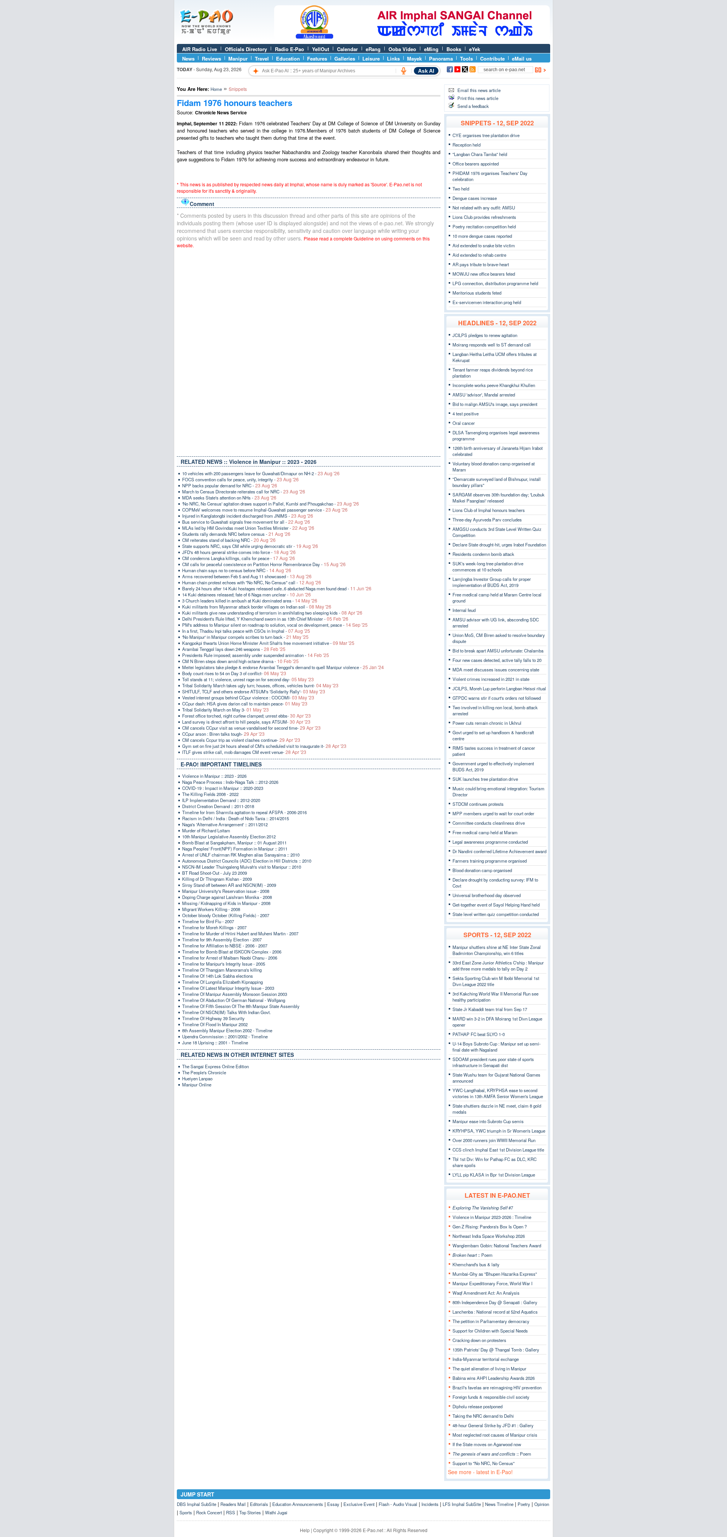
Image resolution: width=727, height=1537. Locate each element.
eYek (474, 49)
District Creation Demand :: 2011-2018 (218, 806)
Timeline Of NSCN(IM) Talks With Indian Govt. (226, 1012)
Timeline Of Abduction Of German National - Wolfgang (233, 1000)
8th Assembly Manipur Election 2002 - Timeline (227, 1030)
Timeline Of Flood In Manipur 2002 (215, 1024)
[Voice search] (403, 71)
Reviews (211, 58)
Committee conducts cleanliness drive (488, 823)
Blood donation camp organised (482, 870)
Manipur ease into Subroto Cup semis (488, 1121)
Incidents (429, 1504)
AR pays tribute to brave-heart (480, 264)
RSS (230, 1512)
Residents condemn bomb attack (483, 554)
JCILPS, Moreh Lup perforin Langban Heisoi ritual (499, 688)
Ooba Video (402, 49)
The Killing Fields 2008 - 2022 (210, 794)
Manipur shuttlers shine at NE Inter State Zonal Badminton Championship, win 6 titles (496, 950)
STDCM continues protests (478, 804)
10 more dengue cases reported (482, 236)
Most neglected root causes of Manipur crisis (494, 1435)
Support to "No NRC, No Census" (483, 1463)
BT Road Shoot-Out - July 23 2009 (214, 873)
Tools (466, 58)
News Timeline (499, 1504)
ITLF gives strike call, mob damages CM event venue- (244, 752)
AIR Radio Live (199, 49)
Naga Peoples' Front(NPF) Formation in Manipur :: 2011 (234, 849)
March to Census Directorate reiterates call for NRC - (243, 491)
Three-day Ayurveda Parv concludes (487, 519)
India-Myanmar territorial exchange (485, 1359)
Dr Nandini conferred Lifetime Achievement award (499, 851)
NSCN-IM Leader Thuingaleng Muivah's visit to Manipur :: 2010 (241, 867)
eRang (373, 49)
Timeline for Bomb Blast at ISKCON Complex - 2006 (231, 952)
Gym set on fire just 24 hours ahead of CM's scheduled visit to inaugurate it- (264, 746)
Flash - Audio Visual (398, 1504)
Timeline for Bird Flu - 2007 (208, 921)
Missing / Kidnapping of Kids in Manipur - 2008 (226, 903)
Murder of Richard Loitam (206, 830)
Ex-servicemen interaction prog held (486, 302)
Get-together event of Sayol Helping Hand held (496, 905)
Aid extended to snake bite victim (483, 245)
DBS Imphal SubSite (196, 1504)
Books (453, 49)
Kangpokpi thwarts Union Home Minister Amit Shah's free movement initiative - (268, 643)
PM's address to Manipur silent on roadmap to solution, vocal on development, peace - (275, 625)
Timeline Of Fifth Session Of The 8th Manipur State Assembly (241, 1006)
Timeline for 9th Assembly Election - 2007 (222, 939)
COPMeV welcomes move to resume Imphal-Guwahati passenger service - (265, 510)
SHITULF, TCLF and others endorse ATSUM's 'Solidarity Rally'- (253, 691)
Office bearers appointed (475, 164)
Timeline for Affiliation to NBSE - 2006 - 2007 (224, 945)
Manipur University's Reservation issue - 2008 (225, 891)
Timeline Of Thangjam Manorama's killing (222, 970)
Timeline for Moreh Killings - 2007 (214, 927)
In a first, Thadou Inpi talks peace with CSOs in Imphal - (246, 631)
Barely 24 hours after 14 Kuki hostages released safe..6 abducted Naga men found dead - (276, 588)
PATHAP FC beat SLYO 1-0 (478, 1034)
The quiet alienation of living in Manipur (489, 1368)
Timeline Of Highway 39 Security (213, 1018)
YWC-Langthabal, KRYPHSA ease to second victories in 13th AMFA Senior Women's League (497, 1093)
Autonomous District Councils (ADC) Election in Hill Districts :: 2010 (246, 861)
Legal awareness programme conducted (490, 842)
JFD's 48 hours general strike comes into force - (239, 552)
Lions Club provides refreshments (484, 217)
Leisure (371, 58)
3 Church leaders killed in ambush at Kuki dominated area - (249, 601)
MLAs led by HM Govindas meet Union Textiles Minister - (248, 528)
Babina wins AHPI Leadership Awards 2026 (493, 1378)
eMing (431, 49)
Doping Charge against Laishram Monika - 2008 (227, 897)
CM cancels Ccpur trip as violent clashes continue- (241, 740)
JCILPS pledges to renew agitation (484, 335)
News (188, 58)
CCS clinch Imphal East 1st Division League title (498, 1150)
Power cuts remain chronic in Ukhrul (486, 723)
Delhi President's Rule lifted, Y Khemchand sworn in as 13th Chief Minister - (265, 619)
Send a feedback (473, 106)
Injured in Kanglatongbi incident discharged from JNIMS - (247, 516)
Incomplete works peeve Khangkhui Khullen (493, 385)
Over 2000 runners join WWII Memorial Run (493, 1140)
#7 (482, 1208)
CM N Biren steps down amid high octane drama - (240, 661)
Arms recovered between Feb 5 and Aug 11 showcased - (247, 576)
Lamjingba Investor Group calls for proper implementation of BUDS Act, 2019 (491, 582)
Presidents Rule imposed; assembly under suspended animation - (255, 655)
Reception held (466, 145)
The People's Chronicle (204, 1072)
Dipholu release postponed (477, 1406)
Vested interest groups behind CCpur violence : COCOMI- (248, 697)
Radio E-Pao (289, 49)
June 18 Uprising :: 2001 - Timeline (215, 1042)
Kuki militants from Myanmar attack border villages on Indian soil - (256, 607)
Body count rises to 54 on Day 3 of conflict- (234, 673)
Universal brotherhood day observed (486, 895)
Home (216, 89)
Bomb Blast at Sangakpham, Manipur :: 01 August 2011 (234, 842)
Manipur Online (196, 1084)
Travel (262, 58)
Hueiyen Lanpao (197, 1078)
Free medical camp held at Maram (485, 832)
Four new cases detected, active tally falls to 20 (496, 660)
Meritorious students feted (476, 293)
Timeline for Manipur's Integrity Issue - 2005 (223, 964)
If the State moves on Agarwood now (486, 1444)
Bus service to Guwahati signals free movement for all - (246, 522)
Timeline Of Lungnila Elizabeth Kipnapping (222, 982)
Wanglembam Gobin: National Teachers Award (496, 1245)
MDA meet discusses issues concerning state (495, 669)
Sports (185, 1512)
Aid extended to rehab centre (479, 255)
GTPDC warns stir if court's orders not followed (496, 698)
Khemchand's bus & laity (475, 1264)
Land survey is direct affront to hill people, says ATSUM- (246, 722)
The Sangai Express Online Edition (215, 1066)
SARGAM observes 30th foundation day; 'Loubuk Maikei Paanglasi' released (498, 498)
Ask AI (426, 71)
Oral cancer (463, 423)
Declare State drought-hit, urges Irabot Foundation (499, 544)
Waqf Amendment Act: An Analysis (486, 1293)
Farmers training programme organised (489, 861)
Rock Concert (209, 1512)
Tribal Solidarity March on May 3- (225, 710)
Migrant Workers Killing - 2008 (211, 909)
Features (317, 58)
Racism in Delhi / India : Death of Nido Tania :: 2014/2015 (235, 818)
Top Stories (250, 1512)
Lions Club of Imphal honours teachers (488, 510)
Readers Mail (233, 1504)
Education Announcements (297, 1504)
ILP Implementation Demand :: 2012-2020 (221, 800)
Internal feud (464, 610)
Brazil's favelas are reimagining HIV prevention (496, 1387)
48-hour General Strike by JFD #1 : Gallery (493, 1425)
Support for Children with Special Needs (490, 1331)
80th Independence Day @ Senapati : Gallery (494, 1302)
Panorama (441, 58)
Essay (333, 1504)
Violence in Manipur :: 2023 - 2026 (214, 776)
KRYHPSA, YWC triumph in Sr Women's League (498, 1131)
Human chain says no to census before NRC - (236, 570)
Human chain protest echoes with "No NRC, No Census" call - (251, 582)
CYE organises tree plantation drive (486, 135)
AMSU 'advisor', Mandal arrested (483, 395)
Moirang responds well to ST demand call (491, 345)
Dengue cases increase (474, 198)
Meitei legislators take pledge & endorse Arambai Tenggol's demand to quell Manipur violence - (283, 667)
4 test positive (465, 413)
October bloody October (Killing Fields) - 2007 (225, 915)
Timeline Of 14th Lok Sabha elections (217, 976)
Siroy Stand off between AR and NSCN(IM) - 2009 (229, 885)
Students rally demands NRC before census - (236, 534)
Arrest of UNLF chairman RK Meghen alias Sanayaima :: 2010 (241, 855)
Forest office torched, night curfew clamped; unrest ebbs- (246, 716)
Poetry (524, 1504)
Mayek (414, 58)
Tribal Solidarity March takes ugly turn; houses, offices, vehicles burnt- (260, 685)
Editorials (259, 1504)
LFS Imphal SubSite (462, 1504)
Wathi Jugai (276, 1512)
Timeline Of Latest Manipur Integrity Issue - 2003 (228, 988)
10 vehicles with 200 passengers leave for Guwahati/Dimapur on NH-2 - (261, 473)
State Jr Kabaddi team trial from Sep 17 (489, 1009)
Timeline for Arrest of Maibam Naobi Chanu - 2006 (229, 958)
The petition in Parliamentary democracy (490, 1321)
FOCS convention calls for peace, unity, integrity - (240, 479)
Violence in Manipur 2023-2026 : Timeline (491, 1217)
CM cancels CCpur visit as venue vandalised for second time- (251, 728)
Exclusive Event (358, 1504)
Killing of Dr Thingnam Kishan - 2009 (217, 879)
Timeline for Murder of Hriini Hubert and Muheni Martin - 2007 (240, 933)
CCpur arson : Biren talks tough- (223, 734)
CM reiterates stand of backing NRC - (229, 540)
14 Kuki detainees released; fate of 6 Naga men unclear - (246, 594)
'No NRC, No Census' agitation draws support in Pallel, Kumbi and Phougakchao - (270, 504)
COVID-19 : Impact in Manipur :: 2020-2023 (222, 788)
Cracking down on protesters (479, 1340)
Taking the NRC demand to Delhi (483, 1416)
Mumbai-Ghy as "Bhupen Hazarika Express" (494, 1274)
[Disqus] (308, 350)
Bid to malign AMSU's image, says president (494, 404)
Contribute (492, 58)
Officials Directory (246, 49)
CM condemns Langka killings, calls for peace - (238, 558)
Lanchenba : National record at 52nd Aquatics (495, 1312)
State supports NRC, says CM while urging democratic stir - (250, 546)
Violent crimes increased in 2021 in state (490, 679)
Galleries (344, 58)
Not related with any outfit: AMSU (483, 207)
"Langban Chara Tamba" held (479, 154)
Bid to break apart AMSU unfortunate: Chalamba (497, 651)
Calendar (347, 49)
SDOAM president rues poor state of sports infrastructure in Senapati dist (493, 1062)
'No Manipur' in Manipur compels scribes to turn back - (245, 637)
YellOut (320, 49)
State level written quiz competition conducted (495, 914)
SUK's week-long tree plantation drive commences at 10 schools (487, 566)
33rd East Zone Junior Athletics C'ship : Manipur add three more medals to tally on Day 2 (498, 966)
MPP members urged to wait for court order (493, 813)
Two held (460, 189)
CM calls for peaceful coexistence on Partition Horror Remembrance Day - (264, 564)
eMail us (522, 58)
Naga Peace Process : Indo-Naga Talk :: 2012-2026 (230, 782)
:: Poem (472, 1255)
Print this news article (477, 98)
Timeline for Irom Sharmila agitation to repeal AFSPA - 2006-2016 (244, 812)
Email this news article (479, 90)
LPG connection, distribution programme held (495, 283)
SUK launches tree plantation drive (485, 779)
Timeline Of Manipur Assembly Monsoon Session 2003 (234, 994)
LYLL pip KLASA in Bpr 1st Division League (493, 1175)
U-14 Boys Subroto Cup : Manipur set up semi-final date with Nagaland (496, 1047)
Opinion (541, 1504)
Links (393, 58)
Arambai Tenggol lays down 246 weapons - (233, 649)
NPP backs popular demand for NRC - (229, 485)
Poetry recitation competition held (484, 226)
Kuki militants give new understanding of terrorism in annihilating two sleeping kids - (272, 613)
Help (305, 1530)
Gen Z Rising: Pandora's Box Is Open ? (489, 1226)
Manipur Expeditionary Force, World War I (492, 1283)
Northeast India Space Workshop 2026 (488, 1236)
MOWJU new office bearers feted (483, 274)
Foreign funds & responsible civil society (490, 1397)
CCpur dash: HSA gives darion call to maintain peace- (244, 704)
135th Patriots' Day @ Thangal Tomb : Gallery (495, 1350)
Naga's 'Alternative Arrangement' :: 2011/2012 (225, 824)
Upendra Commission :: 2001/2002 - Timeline (225, 1036)
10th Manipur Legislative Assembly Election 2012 (229, 836)
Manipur (238, 58)
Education (288, 58)
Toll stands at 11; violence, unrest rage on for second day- (248, 679)
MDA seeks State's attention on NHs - (229, 498)
